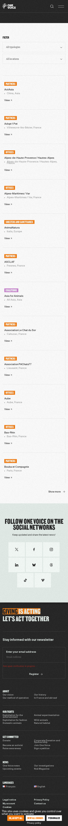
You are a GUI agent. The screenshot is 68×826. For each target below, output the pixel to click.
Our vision (8, 695)
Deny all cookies (35, 818)
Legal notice (9, 800)
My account (9, 804)
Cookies (7, 807)
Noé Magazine (41, 769)
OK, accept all (15, 818)
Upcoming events (12, 769)
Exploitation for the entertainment (13, 716)
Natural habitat (42, 723)
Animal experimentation (46, 715)
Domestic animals (12, 723)
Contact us (40, 804)
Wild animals (41, 720)
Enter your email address (21, 652)
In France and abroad (45, 698)
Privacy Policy (41, 800)
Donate (6, 741)
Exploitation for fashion (15, 720)
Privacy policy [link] (34, 823)
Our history (40, 695)
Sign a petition (42, 749)
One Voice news (11, 766)
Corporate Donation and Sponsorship (47, 742)
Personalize (54, 818)
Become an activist (13, 745)
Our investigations (44, 766)
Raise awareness (12, 749)
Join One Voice (42, 745)
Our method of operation (16, 698)
